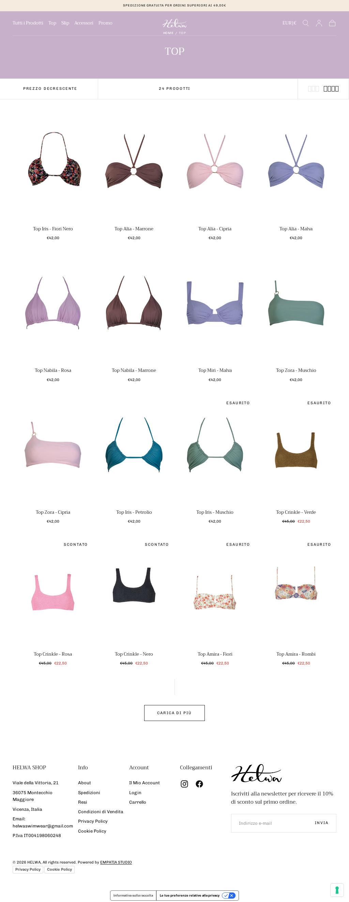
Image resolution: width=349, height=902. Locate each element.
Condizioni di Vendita (100, 811)
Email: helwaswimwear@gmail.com (43, 822)
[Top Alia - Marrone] (134, 167)
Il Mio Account (144, 782)
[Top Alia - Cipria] (215, 167)
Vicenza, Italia (27, 809)
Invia (321, 823)
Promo (105, 24)
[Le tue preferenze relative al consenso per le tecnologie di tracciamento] (337, 890)
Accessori (83, 24)
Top (52, 24)
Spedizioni (89, 792)
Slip (65, 24)
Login (135, 792)
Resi (82, 802)
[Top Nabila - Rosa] (53, 308)
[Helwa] (256, 773)
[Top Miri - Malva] (215, 308)
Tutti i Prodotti (28, 24)
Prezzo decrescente (50, 88)
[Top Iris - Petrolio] (134, 450)
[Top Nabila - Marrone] (134, 308)
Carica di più (174, 713)
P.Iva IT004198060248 (37, 835)
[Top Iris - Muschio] (215, 450)
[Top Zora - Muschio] (296, 308)
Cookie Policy (92, 831)
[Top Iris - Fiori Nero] (53, 167)
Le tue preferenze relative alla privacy (189, 895)
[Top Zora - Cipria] (53, 450)
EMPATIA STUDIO (116, 862)
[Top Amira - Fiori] (215, 592)
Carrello (137, 802)
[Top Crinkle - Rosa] (53, 592)
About (84, 782)
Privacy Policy (93, 821)
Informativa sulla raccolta (133, 895)
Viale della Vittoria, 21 (36, 782)
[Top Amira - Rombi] (296, 592)
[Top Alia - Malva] (296, 167)
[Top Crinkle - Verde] (296, 450)
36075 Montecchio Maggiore (32, 796)
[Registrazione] (319, 23)
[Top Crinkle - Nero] (134, 592)
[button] (290, 24)
